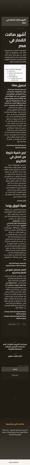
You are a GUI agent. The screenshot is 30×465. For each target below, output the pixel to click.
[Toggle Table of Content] (22, 66)
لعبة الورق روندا (13, 77)
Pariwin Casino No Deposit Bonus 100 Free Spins (15, 317)
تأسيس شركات (15, 375)
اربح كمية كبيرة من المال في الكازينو (16, 74)
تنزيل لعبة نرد (21, 200)
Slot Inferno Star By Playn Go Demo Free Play (16, 146)
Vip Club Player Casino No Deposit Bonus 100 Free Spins (16, 264)
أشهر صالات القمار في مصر (13, 69)
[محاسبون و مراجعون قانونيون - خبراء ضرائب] (20, 6)
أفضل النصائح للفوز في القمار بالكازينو (16, 79)
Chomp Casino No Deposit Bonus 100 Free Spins (15, 312)
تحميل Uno (12, 71)
